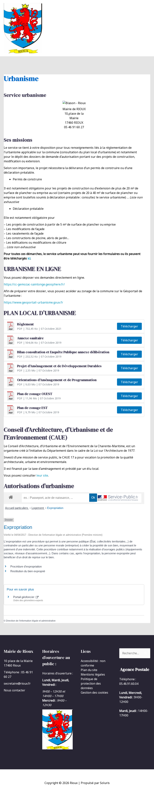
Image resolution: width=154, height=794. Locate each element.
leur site (42, 475)
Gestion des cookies (94, 692)
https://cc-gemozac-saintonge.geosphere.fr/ (34, 284)
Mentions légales (93, 674)
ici (29, 258)
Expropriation (55, 508)
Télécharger (129, 326)
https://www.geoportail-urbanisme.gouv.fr (33, 302)
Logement (38, 508)
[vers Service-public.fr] (117, 498)
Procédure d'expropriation (26, 566)
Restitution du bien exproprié (27, 571)
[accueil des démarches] (11, 496)
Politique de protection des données (91, 683)
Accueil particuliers (17, 508)
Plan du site (89, 670)
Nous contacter (14, 690)
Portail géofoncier (24, 597)
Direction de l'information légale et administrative (31, 620)
